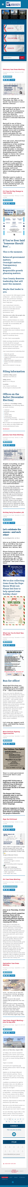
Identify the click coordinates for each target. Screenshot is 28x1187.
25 (18, 1121)
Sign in (14, 1170)
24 (15, 1121)
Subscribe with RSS (10, 1163)
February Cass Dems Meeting (14, 69)
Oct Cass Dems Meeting (11, 879)
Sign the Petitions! (10, 819)
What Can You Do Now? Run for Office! (13, 634)
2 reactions (8, 200)
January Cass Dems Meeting (13, 435)
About (10, 1177)
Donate (11, 48)
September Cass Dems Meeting (11, 964)
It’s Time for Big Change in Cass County (13, 192)
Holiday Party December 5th (13, 512)
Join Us (10, 28)
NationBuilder (14, 1171)
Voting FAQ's (22, 1177)
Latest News (5, 1177)
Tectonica (14, 1172)
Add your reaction (11, 886)
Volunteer (12, 38)
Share (12, 79)
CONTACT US (4, 1179)
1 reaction (8, 76)
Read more (6, 429)
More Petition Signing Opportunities (11, 732)
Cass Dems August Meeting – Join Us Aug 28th (13, 1021)
